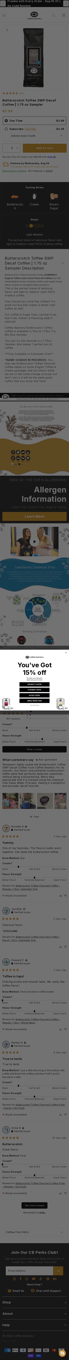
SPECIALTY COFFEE (34, 684)
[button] (62, 1353)
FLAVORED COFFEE (34, 690)
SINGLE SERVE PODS (34, 700)
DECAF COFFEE (34, 695)
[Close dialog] (66, 652)
